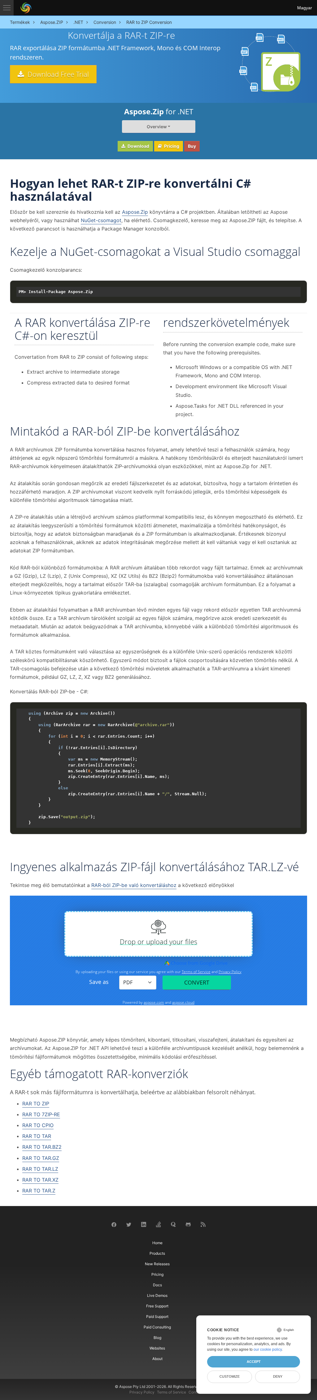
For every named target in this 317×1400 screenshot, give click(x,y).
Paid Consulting (157, 1327)
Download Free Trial (57, 74)
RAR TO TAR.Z (38, 1190)
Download (138, 146)
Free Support (157, 1306)
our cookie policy (268, 1349)
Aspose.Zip (135, 212)
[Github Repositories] (188, 1224)
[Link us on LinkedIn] (143, 1224)
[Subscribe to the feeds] (203, 1224)
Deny (277, 1376)
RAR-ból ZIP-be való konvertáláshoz (133, 885)
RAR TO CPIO (38, 1125)
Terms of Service (171, 1392)
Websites (157, 1348)
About (157, 1358)
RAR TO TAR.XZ (40, 1180)
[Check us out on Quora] (173, 1224)
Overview (157, 126)
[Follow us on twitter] (128, 1224)
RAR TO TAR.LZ (40, 1169)
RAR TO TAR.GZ (40, 1158)
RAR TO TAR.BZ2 (42, 1147)
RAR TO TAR (36, 1136)
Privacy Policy (141, 1392)
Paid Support (157, 1316)
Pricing (171, 146)
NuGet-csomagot (101, 220)
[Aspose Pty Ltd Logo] (26, 7)
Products (157, 1253)
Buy (192, 146)
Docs (157, 1285)
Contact (195, 1392)
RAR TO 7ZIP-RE (41, 1114)
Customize (229, 1376)
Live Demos (157, 1295)
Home (157, 1242)
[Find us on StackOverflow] (158, 1224)
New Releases (157, 1264)
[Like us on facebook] (113, 1224)
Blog (157, 1337)
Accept (254, 1361)
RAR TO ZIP (35, 1103)
